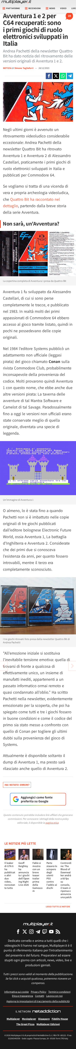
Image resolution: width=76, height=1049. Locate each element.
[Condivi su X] (56, 76)
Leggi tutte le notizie (58, 906)
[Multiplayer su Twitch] (44, 931)
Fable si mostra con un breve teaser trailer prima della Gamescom (37, 877)
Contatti (39, 996)
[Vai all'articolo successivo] (3, 666)
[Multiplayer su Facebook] (18, 931)
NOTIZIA (7, 68)
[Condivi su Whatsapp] (63, 76)
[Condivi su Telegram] (70, 76)
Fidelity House (60, 1018)
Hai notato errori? (17, 784)
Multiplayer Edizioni (48, 1024)
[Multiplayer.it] (16, 2)
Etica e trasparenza (22, 996)
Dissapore (44, 1018)
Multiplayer (13, 1018)
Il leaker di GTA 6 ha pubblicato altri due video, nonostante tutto (9, 875)
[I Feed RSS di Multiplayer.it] (58, 931)
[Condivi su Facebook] (49, 76)
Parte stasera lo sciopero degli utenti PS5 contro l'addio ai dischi (51, 875)
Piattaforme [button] (13, 8)
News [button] (52, 8)
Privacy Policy (38, 991)
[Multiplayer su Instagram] (31, 931)
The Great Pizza (25, 1024)
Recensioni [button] (34, 8)
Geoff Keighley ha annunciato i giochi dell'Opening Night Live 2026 (24, 873)
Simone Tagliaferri (24, 68)
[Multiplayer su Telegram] (38, 931)
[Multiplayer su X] (25, 931)
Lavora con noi (54, 996)
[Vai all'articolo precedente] (72, 666)
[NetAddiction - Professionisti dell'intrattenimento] (46, 1011)
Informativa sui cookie (16, 991)
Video (63, 8)
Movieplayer (29, 1018)
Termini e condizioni (59, 991)
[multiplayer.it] (38, 924)
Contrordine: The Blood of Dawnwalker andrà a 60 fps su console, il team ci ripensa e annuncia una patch (66, 880)
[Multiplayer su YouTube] (51, 931)
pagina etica (51, 822)
